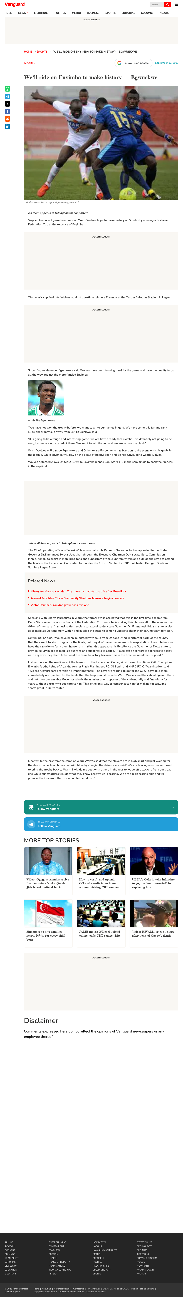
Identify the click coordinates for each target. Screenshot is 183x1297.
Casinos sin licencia (95, 1291)
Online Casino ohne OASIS (116, 1288)
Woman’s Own (145, 1269)
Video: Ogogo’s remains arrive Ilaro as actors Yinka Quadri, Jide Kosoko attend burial (47, 883)
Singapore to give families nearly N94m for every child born (45, 935)
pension (53, 1273)
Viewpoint (143, 1265)
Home (8, 13)
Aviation (9, 1246)
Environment (56, 1246)
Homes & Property (59, 1262)
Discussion (11, 1265)
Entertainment (57, 1242)
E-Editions (10, 1273)
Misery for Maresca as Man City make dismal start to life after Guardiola (78, 591)
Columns (147, 13)
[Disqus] (101, 1094)
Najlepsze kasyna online (45, 1291)
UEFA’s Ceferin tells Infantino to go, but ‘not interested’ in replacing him (153, 883)
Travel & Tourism (147, 1258)
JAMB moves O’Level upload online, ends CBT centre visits (99, 933)
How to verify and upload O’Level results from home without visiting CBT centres (99, 883)
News (22, 13)
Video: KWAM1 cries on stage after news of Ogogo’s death (153, 933)
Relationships (101, 1265)
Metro (76, 13)
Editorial (128, 13)
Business (93, 13)
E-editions (41, 13)
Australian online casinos (71, 1291)
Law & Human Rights (105, 1250)
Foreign (53, 1254)
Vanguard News (15, 5)
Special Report (102, 1269)
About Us (46, 1288)
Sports (110, 13)
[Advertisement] (101, 261)
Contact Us (78, 1288)
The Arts (142, 1250)
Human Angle (57, 1265)
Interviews (99, 1242)
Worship (142, 1273)
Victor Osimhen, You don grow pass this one (60, 605)
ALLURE (164, 13)
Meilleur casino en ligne (142, 1288)
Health (53, 1258)
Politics (60, 13)
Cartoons (143, 1254)
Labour (97, 1246)
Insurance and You (60, 1269)
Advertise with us (62, 1288)
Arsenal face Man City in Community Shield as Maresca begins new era (77, 598)
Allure (9, 1242)
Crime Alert (11, 1258)
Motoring (98, 1258)
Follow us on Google (136, 63)
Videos (141, 1262)
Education (11, 1269)
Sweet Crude (144, 1242)
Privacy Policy (93, 1288)
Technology (144, 1246)
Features (54, 1250)
